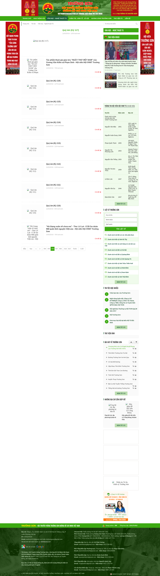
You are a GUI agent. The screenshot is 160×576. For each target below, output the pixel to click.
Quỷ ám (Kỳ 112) (53, 164)
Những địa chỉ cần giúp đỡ (115, 399)
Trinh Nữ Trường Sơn (115, 375)
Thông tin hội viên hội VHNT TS (120, 105)
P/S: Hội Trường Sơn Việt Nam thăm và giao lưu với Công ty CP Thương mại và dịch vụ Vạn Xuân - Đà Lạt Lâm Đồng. (127, 76)
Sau (31, 249)
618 (65, 249)
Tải (133, 348)
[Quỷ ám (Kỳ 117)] (40, 41)
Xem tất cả (121, 204)
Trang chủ (27, 18)
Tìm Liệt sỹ (121, 229)
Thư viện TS (118, 18)
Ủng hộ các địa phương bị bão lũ (110, 416)
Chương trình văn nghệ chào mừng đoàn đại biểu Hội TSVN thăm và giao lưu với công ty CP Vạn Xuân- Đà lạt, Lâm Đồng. (127, 85)
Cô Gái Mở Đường (114, 362)
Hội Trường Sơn (115, 315)
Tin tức (33, 24)
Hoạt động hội (39, 18)
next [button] (136, 342)
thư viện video (113, 37)
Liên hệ (127, 18)
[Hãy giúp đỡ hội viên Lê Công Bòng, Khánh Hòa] (129, 408)
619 (69, 249)
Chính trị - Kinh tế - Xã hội (79, 18)
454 (45, 249)
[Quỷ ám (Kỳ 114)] (32, 128)
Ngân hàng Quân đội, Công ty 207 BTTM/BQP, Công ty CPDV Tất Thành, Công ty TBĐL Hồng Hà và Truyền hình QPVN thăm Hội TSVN (122, 302)
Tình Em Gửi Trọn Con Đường (117, 370)
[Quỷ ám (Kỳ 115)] (32, 107)
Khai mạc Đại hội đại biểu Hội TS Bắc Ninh (122, 321)
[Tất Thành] (115, 520)
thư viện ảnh (110, 333)
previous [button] (131, 342)
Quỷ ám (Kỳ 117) (70, 30)
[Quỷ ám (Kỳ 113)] (32, 149)
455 (49, 249)
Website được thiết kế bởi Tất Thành (125, 574)
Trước (75, 249)
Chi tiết (97, 72)
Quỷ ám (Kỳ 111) (53, 185)
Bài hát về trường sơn (113, 342)
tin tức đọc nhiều (111, 287)
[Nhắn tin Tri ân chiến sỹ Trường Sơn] (121, 483)
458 (60, 249)
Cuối (82, 249)
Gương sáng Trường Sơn (101, 18)
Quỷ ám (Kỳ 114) (53, 122)
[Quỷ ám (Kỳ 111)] (32, 191)
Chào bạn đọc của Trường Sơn (120, 293)
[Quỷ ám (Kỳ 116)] (32, 87)
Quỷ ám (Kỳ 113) (53, 143)
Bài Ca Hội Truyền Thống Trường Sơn (120, 384)
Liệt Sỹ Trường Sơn (112, 209)
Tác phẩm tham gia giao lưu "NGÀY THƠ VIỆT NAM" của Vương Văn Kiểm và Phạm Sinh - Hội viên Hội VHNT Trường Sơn (73, 62)
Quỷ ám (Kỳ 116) (53, 81)
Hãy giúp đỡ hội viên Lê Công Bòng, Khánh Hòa (129, 417)
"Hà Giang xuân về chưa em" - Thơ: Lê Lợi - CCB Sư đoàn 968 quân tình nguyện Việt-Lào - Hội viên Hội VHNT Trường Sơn (72, 228)
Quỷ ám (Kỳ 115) (53, 102)
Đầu (24, 249)
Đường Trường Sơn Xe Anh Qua (118, 357)
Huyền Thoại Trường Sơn (116, 379)
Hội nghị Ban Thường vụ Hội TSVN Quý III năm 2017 (123, 310)
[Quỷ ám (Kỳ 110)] (32, 211)
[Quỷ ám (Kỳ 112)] (32, 170)
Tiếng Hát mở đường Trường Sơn (119, 388)
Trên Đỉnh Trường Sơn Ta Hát (117, 353)
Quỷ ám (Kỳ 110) (53, 206)
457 (56, 249)
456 (52, 249)
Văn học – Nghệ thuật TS (57, 18)
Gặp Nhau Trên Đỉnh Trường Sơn (119, 366)
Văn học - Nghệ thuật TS (46, 24)
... (42, 249)
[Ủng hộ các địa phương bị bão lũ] (112, 408)
